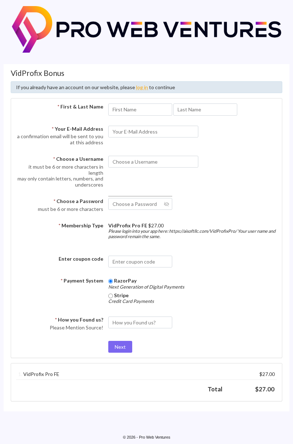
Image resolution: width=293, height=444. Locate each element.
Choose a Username (78, 159)
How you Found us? (79, 320)
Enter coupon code (81, 259)
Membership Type (81, 225)
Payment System (82, 281)
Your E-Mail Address (77, 129)
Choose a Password (78, 201)
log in (142, 87)
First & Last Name (80, 106)
